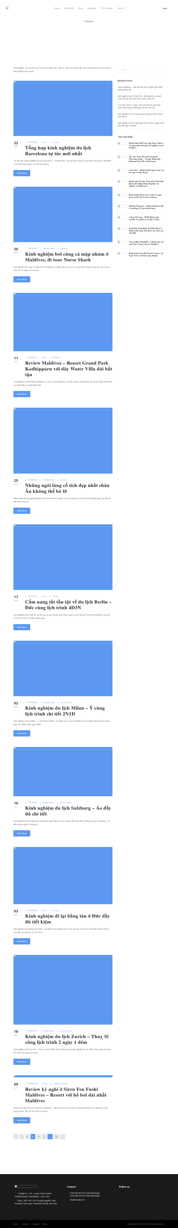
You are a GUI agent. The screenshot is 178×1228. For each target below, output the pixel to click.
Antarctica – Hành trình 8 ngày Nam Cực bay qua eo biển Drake (146, 171)
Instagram (35, 1224)
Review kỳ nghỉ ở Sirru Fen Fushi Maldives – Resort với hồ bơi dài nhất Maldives (66, 1095)
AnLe (45, 142)
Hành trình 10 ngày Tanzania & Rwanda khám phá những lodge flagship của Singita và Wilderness (146, 183)
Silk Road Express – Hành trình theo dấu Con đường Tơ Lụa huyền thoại (146, 207)
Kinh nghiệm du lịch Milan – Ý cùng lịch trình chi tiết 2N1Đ (65, 710)
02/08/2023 (33, 702)
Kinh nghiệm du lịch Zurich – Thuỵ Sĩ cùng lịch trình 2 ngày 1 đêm (67, 1039)
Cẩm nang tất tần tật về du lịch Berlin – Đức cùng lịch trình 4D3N (68, 604)
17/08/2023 (32, 596)
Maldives (92, 8)
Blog (80, 8)
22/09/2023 (32, 142)
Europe (56, 142)
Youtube (24, 1224)
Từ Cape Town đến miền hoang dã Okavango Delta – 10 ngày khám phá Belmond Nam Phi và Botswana (144, 159)
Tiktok (44, 1224)
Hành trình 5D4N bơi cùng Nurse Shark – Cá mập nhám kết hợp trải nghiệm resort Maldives (146, 145)
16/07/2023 (32, 802)
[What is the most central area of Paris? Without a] (53, 1160)
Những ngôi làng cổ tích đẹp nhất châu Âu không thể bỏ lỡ (67, 488)
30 (56, 1136)
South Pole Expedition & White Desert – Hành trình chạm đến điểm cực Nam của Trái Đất (146, 230)
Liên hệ (120, 8)
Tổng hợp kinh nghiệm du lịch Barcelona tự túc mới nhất (58, 150)
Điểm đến (69, 8)
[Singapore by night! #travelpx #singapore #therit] (160, 1160)
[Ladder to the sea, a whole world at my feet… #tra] (18, 1160)
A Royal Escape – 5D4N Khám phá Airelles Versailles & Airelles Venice (144, 218)
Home (57, 8)
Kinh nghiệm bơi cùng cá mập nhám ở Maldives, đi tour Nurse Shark (67, 256)
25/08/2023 (32, 480)
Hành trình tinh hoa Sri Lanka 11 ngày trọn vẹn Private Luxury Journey (145, 195)
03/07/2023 (32, 910)
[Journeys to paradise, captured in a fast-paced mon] (124, 1160)
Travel (69, 702)
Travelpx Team (48, 248)
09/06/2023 (33, 1084)
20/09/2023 (33, 248)
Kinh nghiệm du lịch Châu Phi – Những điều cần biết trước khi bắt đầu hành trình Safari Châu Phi (139, 97)
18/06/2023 (32, 1031)
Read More (22, 173)
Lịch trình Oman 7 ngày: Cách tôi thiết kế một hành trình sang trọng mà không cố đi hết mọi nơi (139, 106)
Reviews (65, 1084)
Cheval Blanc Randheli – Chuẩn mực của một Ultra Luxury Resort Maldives (146, 242)
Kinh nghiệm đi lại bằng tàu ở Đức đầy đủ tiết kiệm (67, 918)
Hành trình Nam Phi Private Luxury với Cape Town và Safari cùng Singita (146, 254)
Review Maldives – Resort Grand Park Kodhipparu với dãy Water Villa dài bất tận (68, 368)
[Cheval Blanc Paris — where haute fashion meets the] (89, 1163)
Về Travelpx (106, 8)
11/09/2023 (32, 357)
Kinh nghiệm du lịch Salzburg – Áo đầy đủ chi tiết (68, 810)
